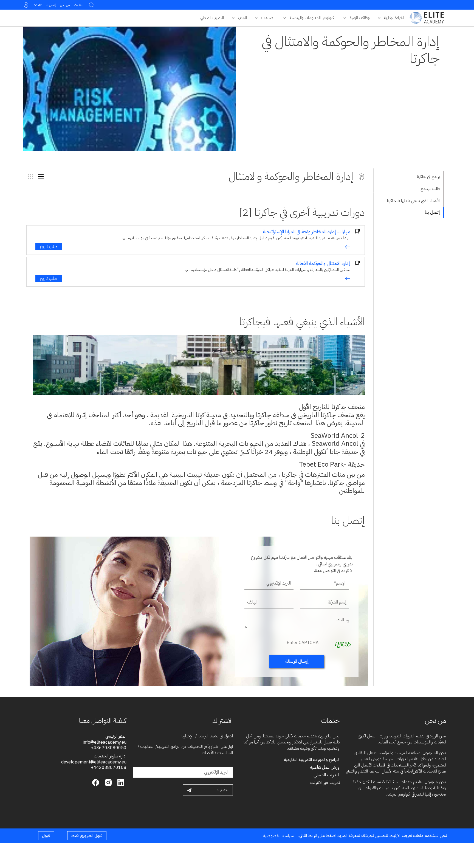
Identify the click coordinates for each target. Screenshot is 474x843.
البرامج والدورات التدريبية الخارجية (312, 759)
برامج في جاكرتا (428, 176)
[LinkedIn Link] (120, 782)
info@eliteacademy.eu (104, 742)
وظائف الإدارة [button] (360, 18)
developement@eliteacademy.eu (93, 762)
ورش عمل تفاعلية (325, 767)
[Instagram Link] (107, 782)
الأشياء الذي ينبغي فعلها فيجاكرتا (413, 201)
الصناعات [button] (268, 18)
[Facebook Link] (95, 782)
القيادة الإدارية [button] (394, 18)
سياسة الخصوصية (278, 835)
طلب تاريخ (49, 246)
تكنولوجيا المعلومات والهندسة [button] (312, 18)
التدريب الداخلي (327, 775)
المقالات (79, 4)
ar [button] (39, 4)
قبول (46, 835)
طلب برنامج (430, 188)
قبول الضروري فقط (87, 835)
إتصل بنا (51, 4)
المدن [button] (242, 18)
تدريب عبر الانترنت (325, 782)
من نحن (65, 4)
